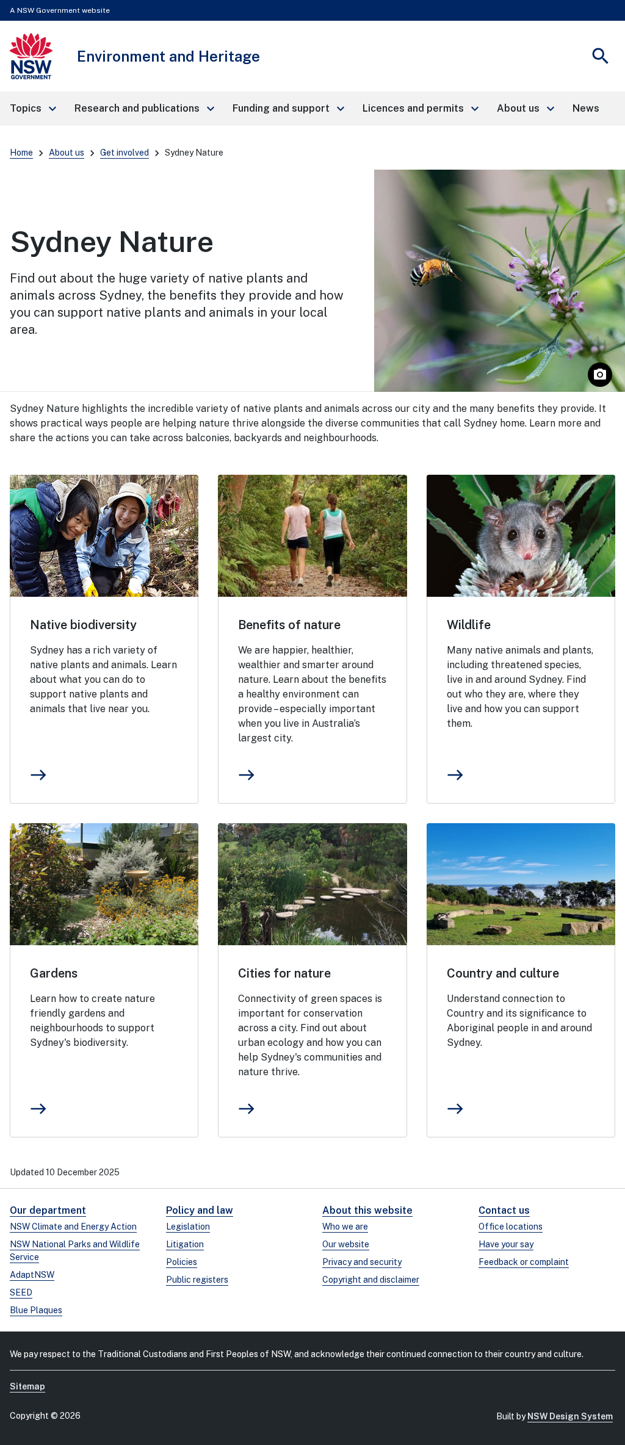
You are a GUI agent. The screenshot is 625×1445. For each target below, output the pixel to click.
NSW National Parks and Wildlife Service (75, 1250)
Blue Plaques (36, 1310)
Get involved (124, 152)
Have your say (506, 1244)
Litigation (185, 1244)
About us (66, 152)
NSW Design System (570, 1416)
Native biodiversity (83, 625)
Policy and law (199, 1210)
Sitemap (27, 1386)
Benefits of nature (289, 625)
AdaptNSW (32, 1275)
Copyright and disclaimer (370, 1280)
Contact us (504, 1210)
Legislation (188, 1226)
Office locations (511, 1226)
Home (21, 152)
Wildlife (469, 625)
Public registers (197, 1280)
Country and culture (503, 973)
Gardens (54, 973)
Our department (48, 1210)
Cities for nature (284, 973)
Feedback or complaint (524, 1262)
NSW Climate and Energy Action (73, 1226)
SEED (21, 1292)
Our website (345, 1244)
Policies (181, 1262)
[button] (32, 109)
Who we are (345, 1226)
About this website (367, 1210)
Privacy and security (362, 1262)
